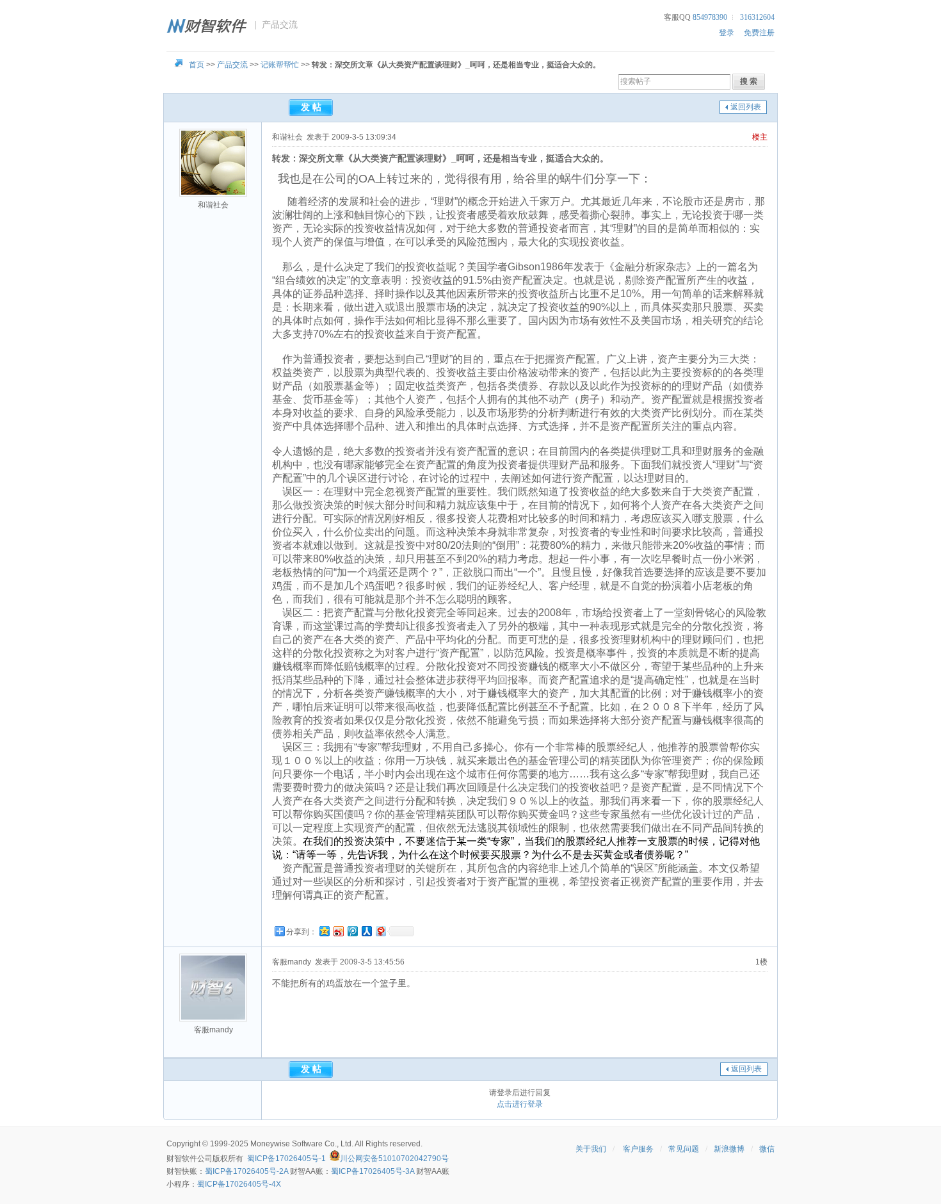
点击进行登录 (520, 1104)
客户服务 (638, 1148)
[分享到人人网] (366, 931)
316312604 (757, 17)
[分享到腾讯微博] (352, 931)
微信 (767, 1148)
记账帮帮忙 (280, 64)
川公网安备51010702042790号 (394, 1158)
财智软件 (181, 1158)
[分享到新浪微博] (338, 931)
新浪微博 (729, 1148)
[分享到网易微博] (380, 931)
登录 (726, 32)
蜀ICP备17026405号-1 (286, 1158)
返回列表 (745, 106)
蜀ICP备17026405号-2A (246, 1171)
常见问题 (683, 1148)
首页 (196, 64)
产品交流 (232, 64)
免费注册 (759, 32)
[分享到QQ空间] (324, 931)
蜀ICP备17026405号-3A (372, 1171)
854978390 (710, 17)
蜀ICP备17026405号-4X (239, 1184)
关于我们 (590, 1148)
